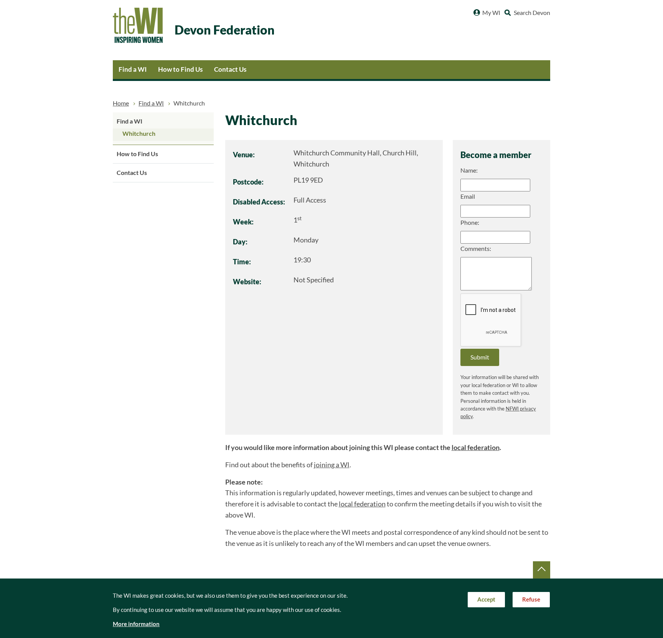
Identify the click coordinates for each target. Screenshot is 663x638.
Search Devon (532, 12)
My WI (491, 12)
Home (121, 103)
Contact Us (230, 69)
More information (136, 624)
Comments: (475, 248)
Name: (469, 170)
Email (467, 196)
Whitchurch (138, 133)
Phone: (469, 222)
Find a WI (133, 69)
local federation (476, 447)
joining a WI (332, 465)
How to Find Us (180, 69)
